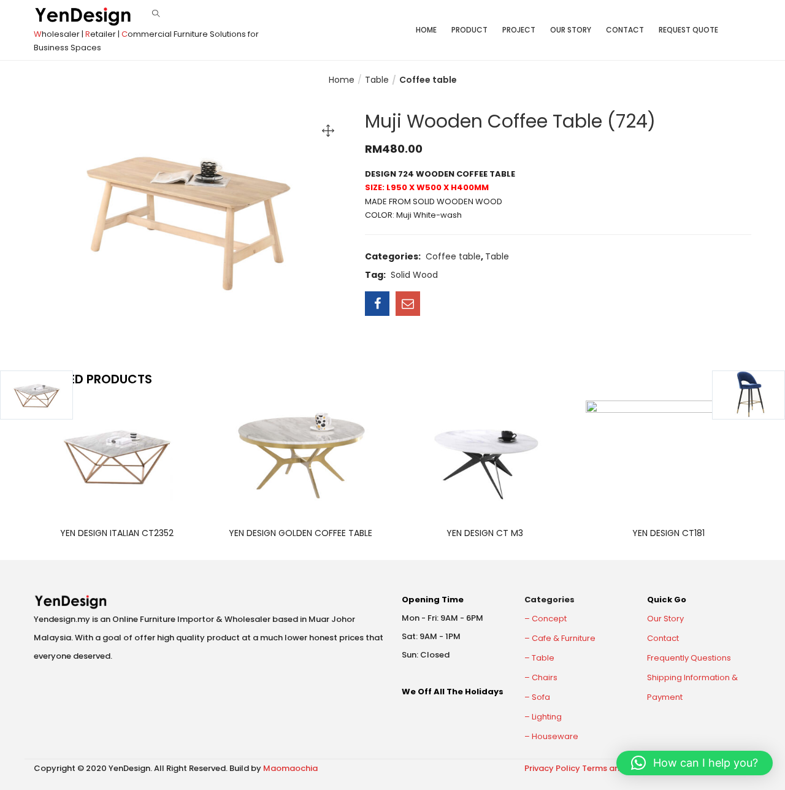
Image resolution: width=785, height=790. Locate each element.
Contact (625, 30)
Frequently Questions (689, 658)
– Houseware (551, 736)
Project (518, 30)
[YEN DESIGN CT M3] (484, 455)
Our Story (570, 30)
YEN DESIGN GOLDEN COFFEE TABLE (300, 533)
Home (426, 30)
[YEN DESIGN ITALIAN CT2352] (116, 455)
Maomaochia (290, 768)
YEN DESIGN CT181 (668, 533)
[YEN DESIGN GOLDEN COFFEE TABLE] (300, 455)
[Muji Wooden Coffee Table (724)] (377, 303)
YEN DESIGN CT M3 (484, 533)
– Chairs (540, 677)
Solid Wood (414, 275)
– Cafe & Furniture (559, 638)
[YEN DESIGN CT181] (668, 455)
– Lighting (543, 717)
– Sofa (537, 697)
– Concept (545, 618)
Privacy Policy (552, 768)
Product (469, 30)
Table (377, 80)
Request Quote (688, 30)
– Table (539, 658)
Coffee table (428, 80)
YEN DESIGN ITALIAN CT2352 (117, 533)
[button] (694, 763)
